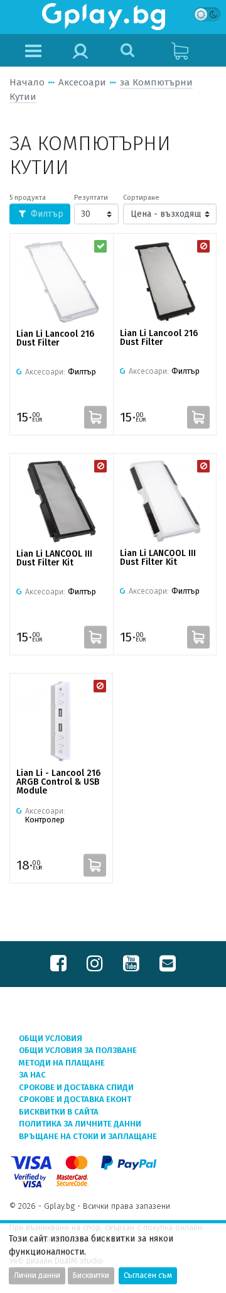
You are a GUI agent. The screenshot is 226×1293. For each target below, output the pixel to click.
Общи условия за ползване (78, 1050)
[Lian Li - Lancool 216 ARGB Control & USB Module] (61, 721)
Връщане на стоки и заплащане (88, 1136)
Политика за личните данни (80, 1123)
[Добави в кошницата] (95, 417)
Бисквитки (91, 1275)
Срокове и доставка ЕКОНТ (75, 1099)
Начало (27, 82)
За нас (32, 1074)
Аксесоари (82, 82)
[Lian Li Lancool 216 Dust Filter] (61, 282)
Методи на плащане (62, 1062)
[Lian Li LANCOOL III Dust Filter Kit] (61, 501)
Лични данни (37, 1275)
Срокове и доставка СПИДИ (76, 1087)
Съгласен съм (148, 1275)
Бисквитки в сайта (59, 1111)
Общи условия (50, 1038)
